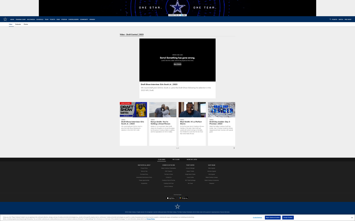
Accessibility (144, 183)
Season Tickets (190, 171)
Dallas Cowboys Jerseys (212, 177)
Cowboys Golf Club (169, 183)
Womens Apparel (211, 171)
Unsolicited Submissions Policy (144, 177)
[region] (177, 217)
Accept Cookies (288, 217)
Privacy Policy (144, 168)
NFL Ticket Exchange (190, 180)
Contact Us (168, 177)
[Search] (330, 19)
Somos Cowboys (168, 186)
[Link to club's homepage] (5, 19)
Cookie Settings (257, 217)
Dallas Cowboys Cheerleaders (168, 168)
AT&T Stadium (168, 171)
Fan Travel (190, 183)
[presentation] (234, 148)
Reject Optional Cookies (273, 217)
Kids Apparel (212, 174)
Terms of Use (144, 171)
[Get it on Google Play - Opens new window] (183, 199)
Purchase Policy (144, 174)
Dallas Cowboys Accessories (212, 180)
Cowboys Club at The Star (168, 180)
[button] (177, 64)
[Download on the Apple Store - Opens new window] (171, 198)
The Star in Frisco (168, 174)
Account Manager (190, 168)
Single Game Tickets (190, 174)
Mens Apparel (211, 168)
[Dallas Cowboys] (177, 206)
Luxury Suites (190, 177)
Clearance (211, 183)
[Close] (352, 218)
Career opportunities (144, 180)
